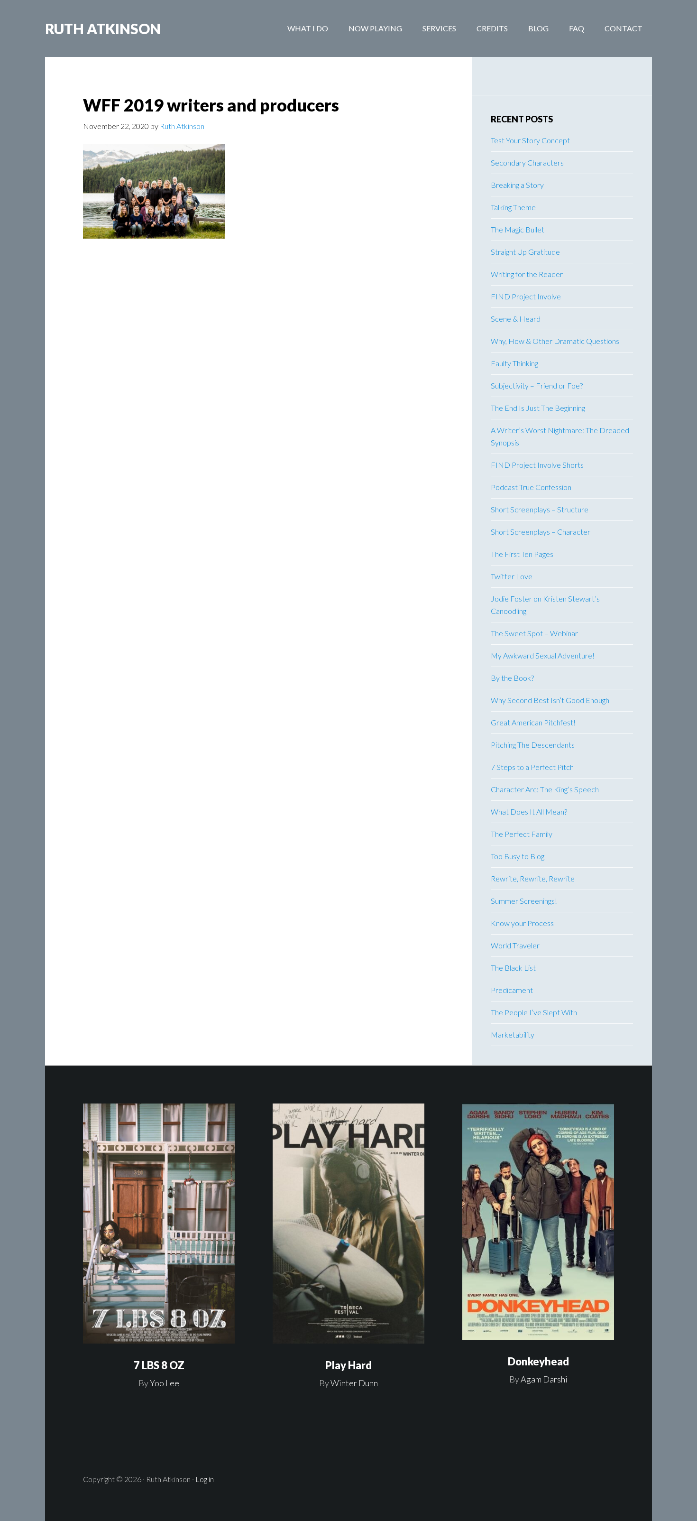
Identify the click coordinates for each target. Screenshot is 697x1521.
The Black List (513, 967)
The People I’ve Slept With (534, 1012)
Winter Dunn (354, 1383)
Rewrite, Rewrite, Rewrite (533, 878)
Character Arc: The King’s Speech (545, 789)
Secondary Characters (527, 162)
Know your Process (522, 922)
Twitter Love (511, 576)
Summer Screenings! (524, 900)
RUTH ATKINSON (103, 28)
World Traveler (515, 945)
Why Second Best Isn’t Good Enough (550, 700)
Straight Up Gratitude (525, 251)
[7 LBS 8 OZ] (159, 1224)
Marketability (512, 1034)
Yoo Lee (164, 1383)
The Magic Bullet (517, 229)
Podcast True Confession (531, 487)
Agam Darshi (544, 1379)
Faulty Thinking (514, 363)
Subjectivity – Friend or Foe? (537, 385)
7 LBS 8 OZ (159, 1365)
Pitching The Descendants (533, 744)
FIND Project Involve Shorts (537, 464)
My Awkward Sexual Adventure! (543, 655)
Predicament (512, 989)
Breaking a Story (517, 184)
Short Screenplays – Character (540, 531)
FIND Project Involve (526, 296)
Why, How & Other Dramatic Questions (555, 340)
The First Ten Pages (522, 553)
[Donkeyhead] (538, 1222)
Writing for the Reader (527, 273)
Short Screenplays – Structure (539, 509)
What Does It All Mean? (529, 811)
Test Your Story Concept (530, 140)
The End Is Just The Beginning (538, 407)
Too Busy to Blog (517, 856)
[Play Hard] (348, 1224)
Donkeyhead (538, 1361)
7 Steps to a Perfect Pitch (532, 766)
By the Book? (512, 677)
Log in (204, 1479)
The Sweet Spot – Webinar (534, 633)
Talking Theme (513, 207)
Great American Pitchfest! (533, 722)
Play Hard (348, 1365)
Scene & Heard (516, 318)
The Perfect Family (521, 833)
